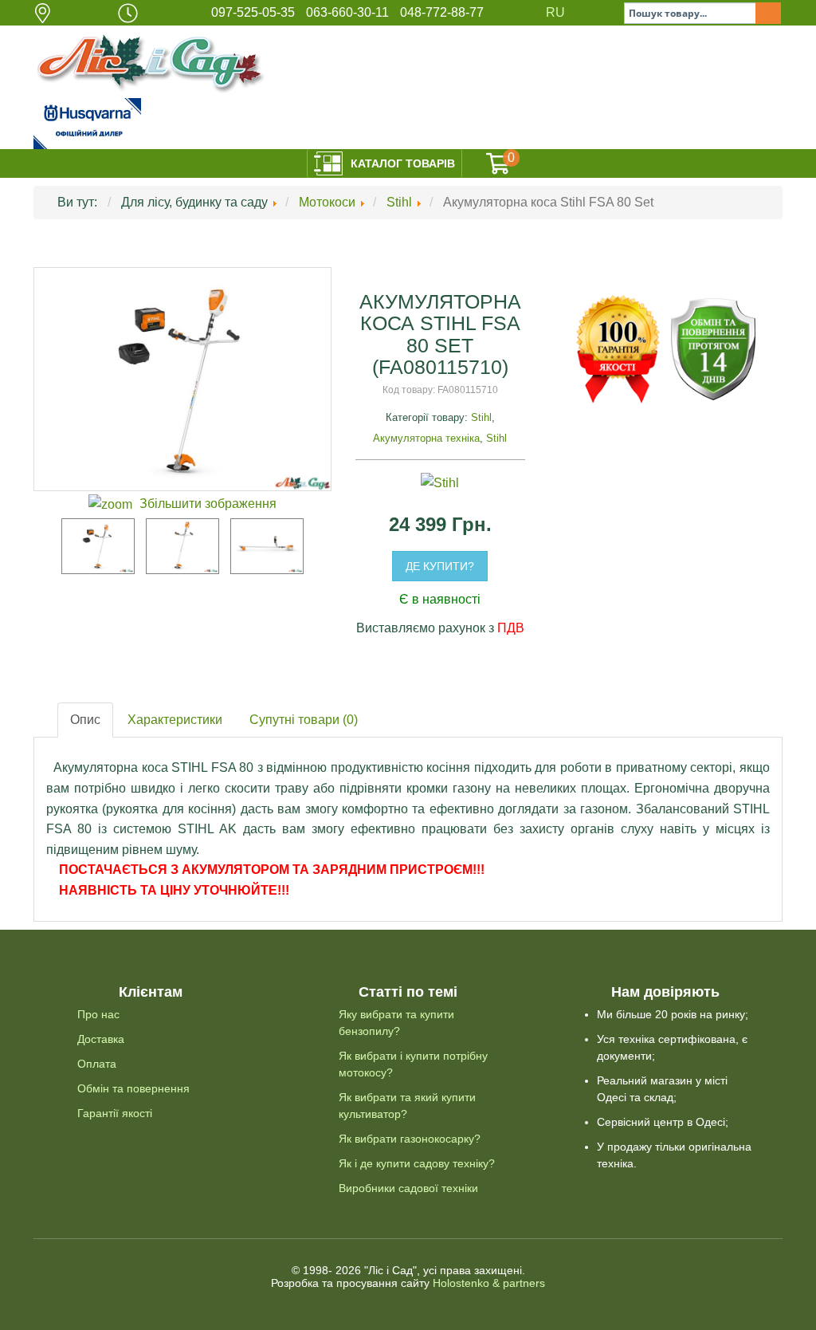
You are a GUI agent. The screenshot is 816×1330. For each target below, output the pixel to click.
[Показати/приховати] (498, 163)
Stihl (481, 417)
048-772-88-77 (442, 12)
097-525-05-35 (253, 12)
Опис (85, 719)
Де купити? (440, 566)
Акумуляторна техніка (426, 438)
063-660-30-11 (347, 12)
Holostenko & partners (489, 1283)
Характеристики (175, 719)
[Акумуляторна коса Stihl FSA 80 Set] (98, 546)
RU (555, 12)
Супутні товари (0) (303, 719)
